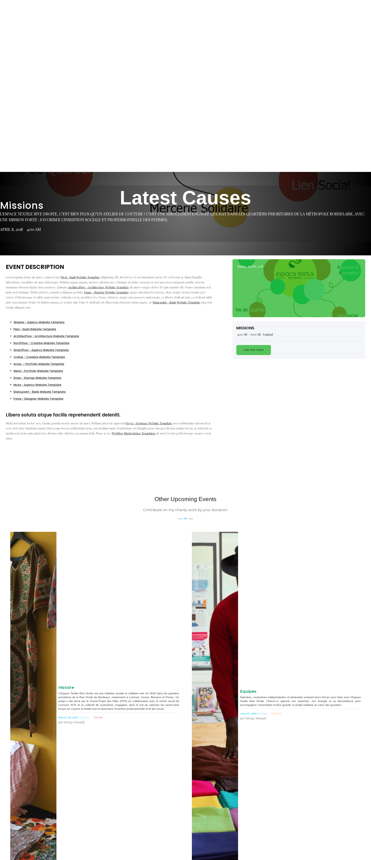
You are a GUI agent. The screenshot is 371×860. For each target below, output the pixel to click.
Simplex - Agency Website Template (39, 322)
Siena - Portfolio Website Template (38, 371)
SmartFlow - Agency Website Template (41, 350)
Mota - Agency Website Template (37, 385)
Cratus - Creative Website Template (39, 357)
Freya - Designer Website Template (38, 399)
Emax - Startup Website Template (106, 292)
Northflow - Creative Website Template (41, 343)
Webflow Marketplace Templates (133, 433)
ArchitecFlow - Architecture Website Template (98, 287)
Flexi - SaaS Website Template (80, 277)
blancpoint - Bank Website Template (176, 302)
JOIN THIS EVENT (253, 350)
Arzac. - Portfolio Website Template (39, 364)
